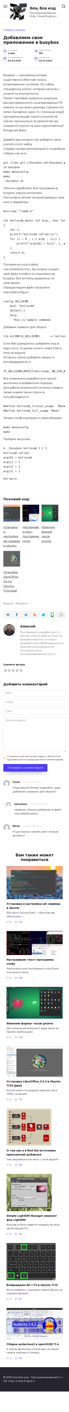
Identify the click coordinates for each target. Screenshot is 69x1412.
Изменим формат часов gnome (30, 1023)
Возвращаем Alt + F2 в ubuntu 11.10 (32, 1284)
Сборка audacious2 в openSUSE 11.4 (33, 1344)
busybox (22, 603)
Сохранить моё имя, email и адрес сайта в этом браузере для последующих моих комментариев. (35, 758)
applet (9, 603)
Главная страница (14, 30)
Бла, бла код (43, 8)
